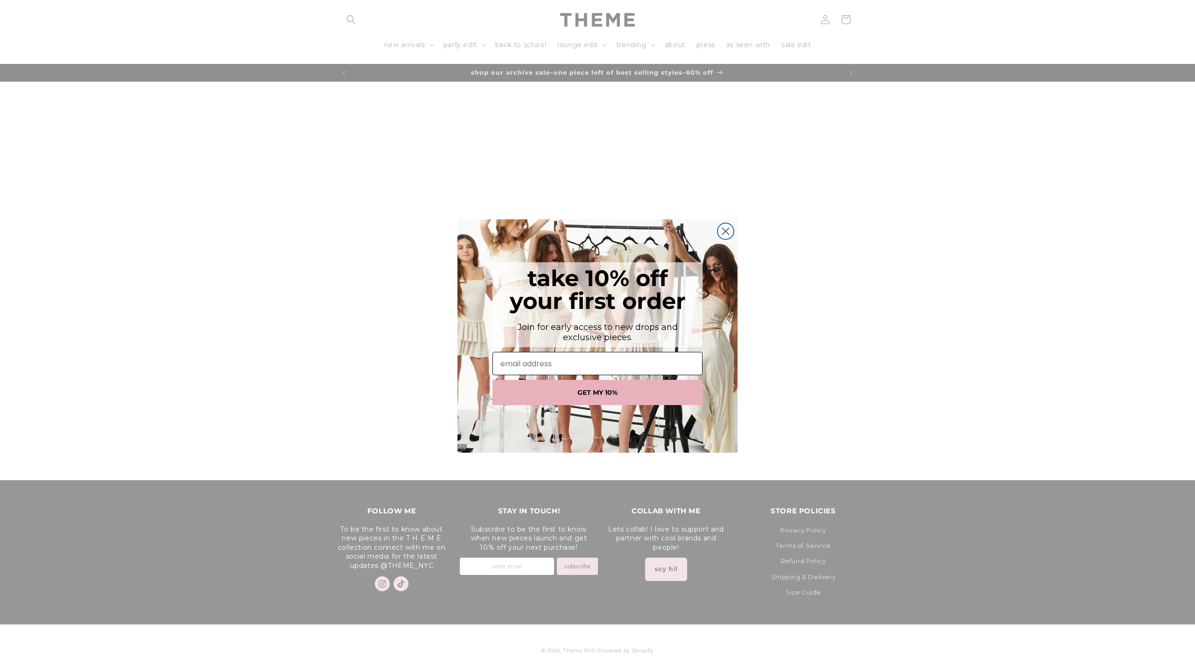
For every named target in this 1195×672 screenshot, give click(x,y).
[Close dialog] (725, 231)
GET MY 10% (597, 392)
